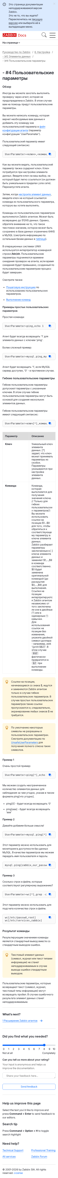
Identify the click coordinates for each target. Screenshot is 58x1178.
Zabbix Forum (39, 1156)
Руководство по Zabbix (16, 52)
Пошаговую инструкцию (21, 287)
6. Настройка (42, 52)
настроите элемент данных (35, 194)
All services (9, 1156)
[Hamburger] (52, 35)
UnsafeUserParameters (24, 742)
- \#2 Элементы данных (16, 56)
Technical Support (12, 1150)
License (18, 1172)
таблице (40, 238)
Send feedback (29, 1086)
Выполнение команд (18, 299)
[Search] (44, 35)
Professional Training (43, 1150)
